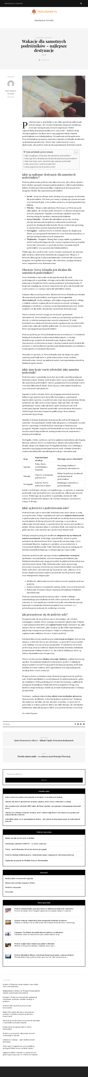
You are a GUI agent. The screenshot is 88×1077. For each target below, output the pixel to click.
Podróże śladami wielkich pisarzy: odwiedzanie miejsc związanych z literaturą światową (39, 855)
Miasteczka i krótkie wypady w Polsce (20, 883)
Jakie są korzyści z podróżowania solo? (40, 164)
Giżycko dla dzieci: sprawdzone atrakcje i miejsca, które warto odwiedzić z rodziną (38, 802)
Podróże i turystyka (44, 37)
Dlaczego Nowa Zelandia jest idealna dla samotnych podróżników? (51, 158)
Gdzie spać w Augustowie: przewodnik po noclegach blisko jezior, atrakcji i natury (19, 1047)
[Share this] (75, 724)
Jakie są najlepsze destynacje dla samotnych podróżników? (48, 156)
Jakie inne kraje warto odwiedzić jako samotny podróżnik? (48, 161)
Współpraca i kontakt (13, 3)
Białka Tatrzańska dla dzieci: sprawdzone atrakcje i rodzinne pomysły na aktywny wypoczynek (18, 1014)
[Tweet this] (78, 724)
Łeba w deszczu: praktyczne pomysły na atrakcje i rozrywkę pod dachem (33, 797)
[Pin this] (83, 724)
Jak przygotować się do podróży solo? (40, 167)
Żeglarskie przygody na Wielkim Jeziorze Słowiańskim (26, 860)
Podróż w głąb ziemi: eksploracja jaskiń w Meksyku (34, 944)
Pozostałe (9, 892)
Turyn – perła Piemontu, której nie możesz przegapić (26, 849)
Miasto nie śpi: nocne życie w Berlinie (19, 838)
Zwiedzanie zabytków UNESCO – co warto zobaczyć (25, 844)
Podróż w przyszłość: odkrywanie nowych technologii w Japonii (19, 1034)
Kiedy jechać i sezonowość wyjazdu (19, 878)
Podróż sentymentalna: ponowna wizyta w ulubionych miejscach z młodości (43, 909)
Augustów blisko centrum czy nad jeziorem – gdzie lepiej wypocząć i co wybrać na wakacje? (20, 1054)
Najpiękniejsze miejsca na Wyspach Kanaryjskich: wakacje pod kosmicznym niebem (21, 992)
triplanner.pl (10, 91)
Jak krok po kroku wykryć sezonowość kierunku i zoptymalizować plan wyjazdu (21, 1022)
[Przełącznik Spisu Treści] (74, 152)
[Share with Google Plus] (81, 724)
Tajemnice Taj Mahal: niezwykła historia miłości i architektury (38, 932)
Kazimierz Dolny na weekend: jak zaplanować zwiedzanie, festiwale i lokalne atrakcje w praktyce (20, 999)
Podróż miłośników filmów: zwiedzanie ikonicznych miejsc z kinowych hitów (44, 955)
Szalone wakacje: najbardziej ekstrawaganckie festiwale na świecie (40, 920)
